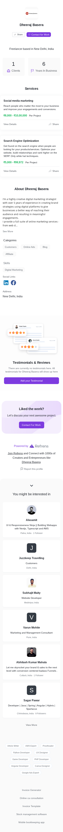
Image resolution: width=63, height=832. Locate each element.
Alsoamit (31, 520)
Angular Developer (20, 766)
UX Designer (42, 752)
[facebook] (14, 282)
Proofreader (48, 746)
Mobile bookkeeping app (31, 822)
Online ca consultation (31, 798)
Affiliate (9, 254)
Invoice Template (31, 806)
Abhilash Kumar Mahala (31, 662)
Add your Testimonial (31, 380)
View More (31, 725)
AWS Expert (30, 746)
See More (8, 231)
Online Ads (29, 247)
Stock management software (31, 814)
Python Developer (21, 752)
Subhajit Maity (31, 592)
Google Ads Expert (30, 773)
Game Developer (20, 759)
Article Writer (13, 746)
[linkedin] (6, 282)
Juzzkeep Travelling (31, 558)
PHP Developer (41, 759)
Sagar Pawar (32, 700)
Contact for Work (40, 34)
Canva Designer (42, 766)
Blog (45, 247)
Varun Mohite (31, 627)
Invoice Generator (31, 790)
